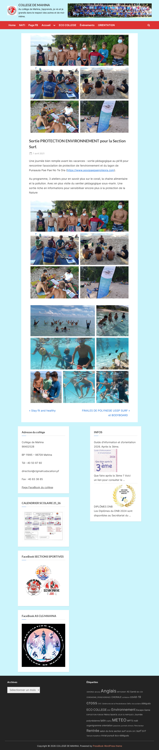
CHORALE (116, 697)
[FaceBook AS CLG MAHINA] (43, 666)
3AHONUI (90, 692)
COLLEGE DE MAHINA (34, 5)
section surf (120, 731)
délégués (146, 703)
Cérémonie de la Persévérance (114, 704)
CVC (99, 704)
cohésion (125, 697)
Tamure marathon (93, 736)
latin (103, 720)
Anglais (108, 691)
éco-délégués (122, 735)
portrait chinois (127, 726)
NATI (22, 25)
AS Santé (131, 691)
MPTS (130, 720)
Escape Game (143, 710)
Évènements (87, 25)
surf (138, 730)
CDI (141, 692)
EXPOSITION (91, 715)
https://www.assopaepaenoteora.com (90, 170)
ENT (109, 710)
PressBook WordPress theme (107, 746)
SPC (134, 731)
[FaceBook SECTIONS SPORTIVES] (43, 581)
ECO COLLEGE (67, 25)
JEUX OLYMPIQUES (126, 715)
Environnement (123, 709)
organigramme (93, 725)
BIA (138, 692)
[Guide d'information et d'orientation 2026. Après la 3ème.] (105, 471)
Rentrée (92, 730)
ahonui (97, 692)
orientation (107, 725)
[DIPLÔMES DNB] (124, 506)
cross (91, 702)
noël (136, 720)
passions (116, 726)
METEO (119, 719)
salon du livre (106, 731)
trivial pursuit (107, 735)
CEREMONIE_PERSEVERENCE (98, 697)
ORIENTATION (106, 25)
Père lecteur (139, 726)
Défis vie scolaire (134, 704)
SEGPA (129, 731)
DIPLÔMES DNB (103, 506)
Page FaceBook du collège (37, 487)
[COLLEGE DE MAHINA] (110, 10)
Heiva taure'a (110, 714)
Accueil (46, 25)
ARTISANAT (121, 692)
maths (108, 721)
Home (12, 25)
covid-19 (135, 697)
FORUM (100, 715)
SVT (144, 731)
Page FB (33, 25)
